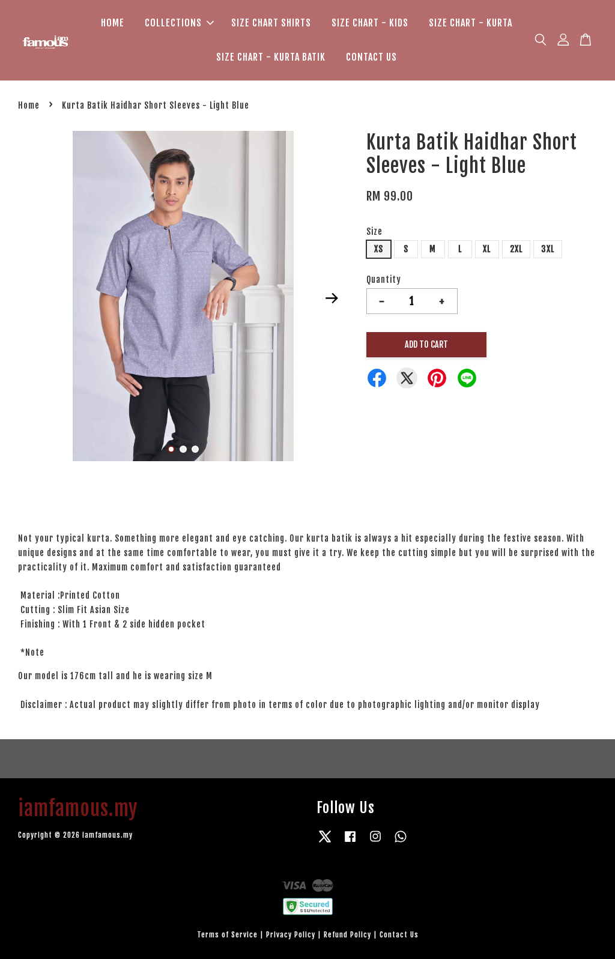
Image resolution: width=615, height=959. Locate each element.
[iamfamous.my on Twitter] (325, 842)
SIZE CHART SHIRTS (271, 23)
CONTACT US (371, 57)
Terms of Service (227, 934)
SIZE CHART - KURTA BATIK (271, 57)
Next (332, 298)
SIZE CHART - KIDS (370, 23)
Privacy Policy (290, 934)
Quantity (383, 279)
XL (487, 249)
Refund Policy (347, 934)
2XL (516, 249)
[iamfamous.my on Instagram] (375, 842)
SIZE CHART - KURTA (470, 23)
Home (29, 105)
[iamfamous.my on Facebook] (350, 842)
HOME (112, 23)
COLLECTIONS (173, 23)
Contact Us (399, 934)
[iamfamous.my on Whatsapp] (400, 842)
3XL (547, 249)
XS (378, 249)
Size (374, 231)
